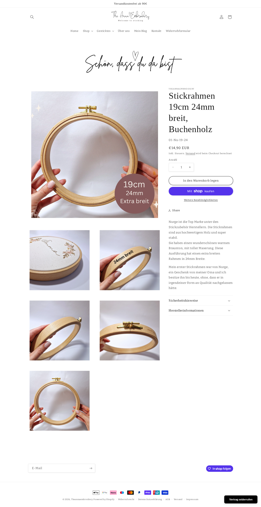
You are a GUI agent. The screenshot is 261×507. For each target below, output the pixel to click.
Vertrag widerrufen (240, 499)
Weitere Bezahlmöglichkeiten (201, 200)
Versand (190, 153)
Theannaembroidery (82, 499)
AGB (167, 499)
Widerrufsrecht (126, 499)
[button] (32, 17)
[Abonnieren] (91, 468)
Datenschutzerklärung (150, 499)
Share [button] (176, 210)
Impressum (192, 499)
